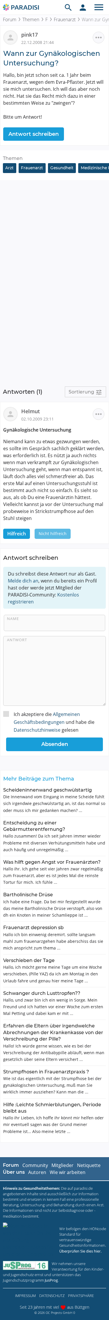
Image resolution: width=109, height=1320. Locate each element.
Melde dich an (23, 581)
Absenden (54, 744)
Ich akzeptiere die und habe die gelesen (54, 722)
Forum (9, 19)
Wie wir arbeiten (67, 1172)
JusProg (51, 1280)
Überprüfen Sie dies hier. (80, 1251)
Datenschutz (52, 1295)
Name (13, 618)
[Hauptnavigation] (99, 7)
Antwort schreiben (33, 134)
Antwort (17, 639)
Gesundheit (62, 167)
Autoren (37, 1172)
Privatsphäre (81, 1295)
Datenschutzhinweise (37, 730)
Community (35, 1165)
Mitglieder (62, 1165)
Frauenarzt (65, 19)
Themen (30, 19)
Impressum (25, 1295)
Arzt (9, 167)
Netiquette (89, 1165)
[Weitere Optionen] (98, 37)
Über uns (14, 1172)
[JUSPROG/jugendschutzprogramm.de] (25, 1265)
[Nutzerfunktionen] (83, 7)
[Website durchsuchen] (68, 7)
